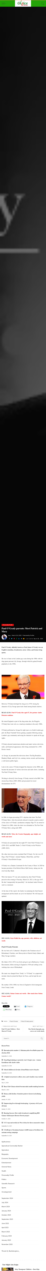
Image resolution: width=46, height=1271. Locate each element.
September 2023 (7, 1219)
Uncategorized (6, 1192)
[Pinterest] (14, 638)
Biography (5, 1154)
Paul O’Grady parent (27, 1021)
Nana (9, 635)
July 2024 (5, 1202)
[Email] (24, 638)
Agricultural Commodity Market (12, 1146)
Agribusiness (6, 1142)
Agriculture (5, 1150)
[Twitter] (12, 638)
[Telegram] (21, 638)
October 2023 (6, 1215)
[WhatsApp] (16, 638)
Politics (4, 1179)
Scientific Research (8, 1183)
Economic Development (10, 1158)
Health (4, 1171)
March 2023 (6, 1232)
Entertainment (6, 1162)
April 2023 (5, 1227)
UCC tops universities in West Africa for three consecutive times (24, 1123)
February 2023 (7, 1236)
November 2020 (7, 1244)
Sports (4, 1188)
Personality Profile (8, 624)
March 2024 (6, 1206)
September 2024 (7, 1198)
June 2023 (5, 1223)
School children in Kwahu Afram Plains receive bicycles (21, 1070)
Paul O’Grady (14, 1021)
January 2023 (6, 1240)
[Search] (42, 3)
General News (6, 1167)
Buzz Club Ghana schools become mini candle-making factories (24, 1086)
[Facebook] (9, 638)
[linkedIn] (19, 638)
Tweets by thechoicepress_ (11, 1251)
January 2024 (6, 1211)
